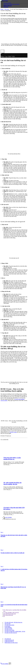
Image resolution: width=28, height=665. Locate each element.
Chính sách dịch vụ (9, 641)
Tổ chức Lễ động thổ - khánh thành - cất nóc (15, 631)
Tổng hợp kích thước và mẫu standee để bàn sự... (12, 458)
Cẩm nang (5, 7)
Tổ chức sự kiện (7, 3)
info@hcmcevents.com (10, 613)
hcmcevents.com (9, 615)
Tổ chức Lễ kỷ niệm (9, 630)
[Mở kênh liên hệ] (9, 663)
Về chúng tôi (8, 638)
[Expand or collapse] (1, 53)
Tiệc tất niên (7, 623)
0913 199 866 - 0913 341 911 (12, 612)
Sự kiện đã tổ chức (7, 5)
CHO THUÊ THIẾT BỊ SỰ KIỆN (11, 4)
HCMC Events (13, 432)
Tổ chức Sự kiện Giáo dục (11, 632)
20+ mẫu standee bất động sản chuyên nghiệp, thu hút (12, 483)
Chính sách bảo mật (9, 640)
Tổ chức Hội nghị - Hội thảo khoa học (13, 622)
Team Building (8, 627)
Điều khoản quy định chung (11, 642)
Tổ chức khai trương (9, 625)
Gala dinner (7, 626)
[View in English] (3, 10)
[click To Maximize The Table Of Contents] (2, 51)
